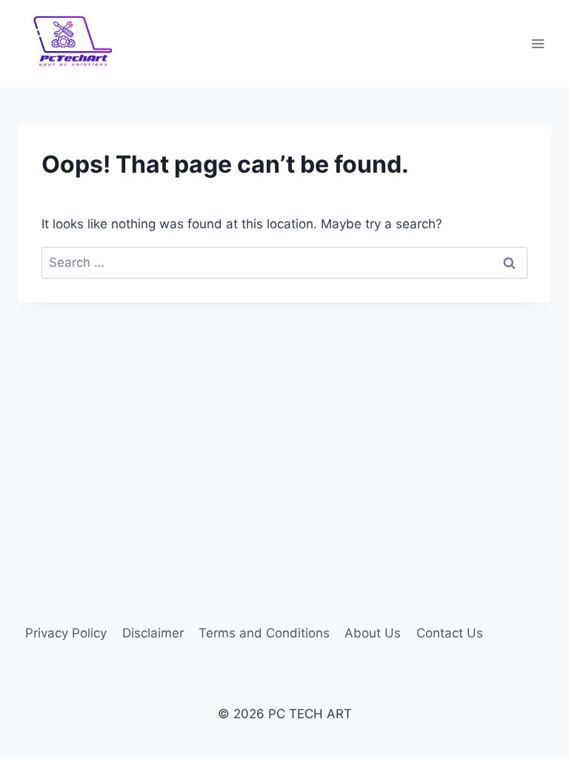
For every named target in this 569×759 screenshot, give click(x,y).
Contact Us (449, 633)
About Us (373, 633)
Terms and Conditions (264, 633)
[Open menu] (537, 44)
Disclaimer (153, 633)
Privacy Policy (66, 633)
